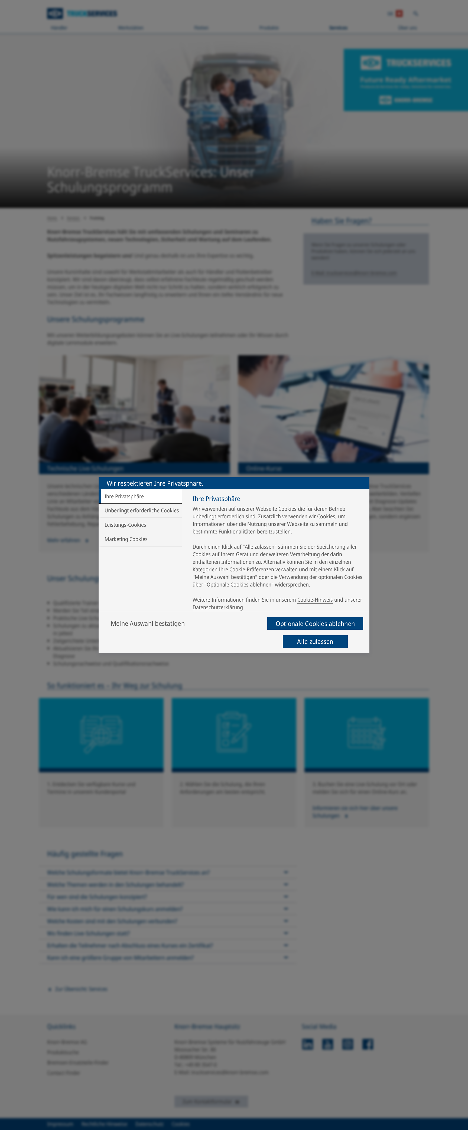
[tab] (140, 496)
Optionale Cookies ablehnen (315, 623)
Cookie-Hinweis (315, 599)
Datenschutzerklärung (218, 607)
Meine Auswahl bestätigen (148, 623)
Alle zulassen (315, 641)
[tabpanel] (278, 554)
